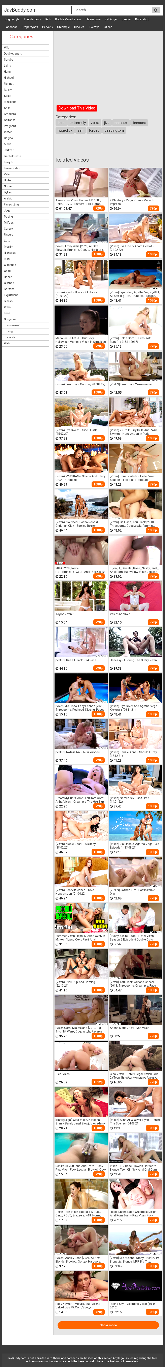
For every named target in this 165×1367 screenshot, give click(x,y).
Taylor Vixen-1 (65, 614)
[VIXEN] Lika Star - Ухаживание (131, 384)
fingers (8, 234)
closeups (10, 264)
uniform (9, 180)
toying (8, 331)
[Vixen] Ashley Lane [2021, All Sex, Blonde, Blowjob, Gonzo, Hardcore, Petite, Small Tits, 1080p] (78, 1259)
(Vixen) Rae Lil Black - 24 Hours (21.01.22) (76, 293)
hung (7, 71)
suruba (8, 59)
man (7, 258)
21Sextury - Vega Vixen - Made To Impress (132, 201)
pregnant (10, 126)
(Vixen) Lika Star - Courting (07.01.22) (80, 384)
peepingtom (114, 130)
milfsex (8, 222)
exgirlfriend (11, 295)
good (7, 271)
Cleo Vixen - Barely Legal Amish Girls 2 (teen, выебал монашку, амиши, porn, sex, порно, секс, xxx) (134, 1075)
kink (48, 19)
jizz (106, 123)
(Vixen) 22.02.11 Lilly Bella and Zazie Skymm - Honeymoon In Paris (134, 431)
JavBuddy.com (20, 10)
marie (7, 144)
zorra (95, 123)
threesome (93, 19)
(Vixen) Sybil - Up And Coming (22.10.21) (75, 983)
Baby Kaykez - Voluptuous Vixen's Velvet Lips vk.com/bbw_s (78, 1305)
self (80, 130)
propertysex (30, 27)
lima (7, 313)
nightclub (10, 252)
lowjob (8, 162)
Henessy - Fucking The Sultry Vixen (133, 660)
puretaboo (142, 19)
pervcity (47, 27)
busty (8, 89)
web (7, 343)
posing (8, 216)
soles (7, 95)
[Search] (156, 10)
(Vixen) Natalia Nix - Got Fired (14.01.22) (129, 799)
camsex (121, 123)
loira (61, 123)
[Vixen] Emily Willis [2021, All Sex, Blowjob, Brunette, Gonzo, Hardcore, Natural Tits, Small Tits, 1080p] (80, 247)
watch (8, 132)
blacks (8, 301)
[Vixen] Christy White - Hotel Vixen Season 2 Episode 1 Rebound (133, 477)
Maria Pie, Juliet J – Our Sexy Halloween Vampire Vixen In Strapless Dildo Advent (81, 339)
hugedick (65, 130)
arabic (8, 198)
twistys (94, 27)
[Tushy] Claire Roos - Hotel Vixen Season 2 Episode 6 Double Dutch (132, 937)
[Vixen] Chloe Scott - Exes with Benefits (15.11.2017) (131, 339)
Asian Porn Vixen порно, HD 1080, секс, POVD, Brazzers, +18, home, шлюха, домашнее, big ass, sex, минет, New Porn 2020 (78, 201)
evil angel (111, 19)
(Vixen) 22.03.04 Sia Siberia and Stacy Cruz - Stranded (80, 477)
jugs (7, 210)
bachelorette (12, 156)
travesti (9, 337)
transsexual (12, 325)
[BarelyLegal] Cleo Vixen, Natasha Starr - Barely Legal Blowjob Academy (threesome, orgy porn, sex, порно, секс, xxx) (80, 1121)
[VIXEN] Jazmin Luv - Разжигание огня (132, 891)
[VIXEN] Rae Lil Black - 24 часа (76, 660)
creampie (63, 27)
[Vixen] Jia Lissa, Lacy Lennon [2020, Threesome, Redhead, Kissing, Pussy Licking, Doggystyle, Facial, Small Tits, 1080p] (80, 707)
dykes (8, 192)
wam (7, 307)
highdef (9, 77)
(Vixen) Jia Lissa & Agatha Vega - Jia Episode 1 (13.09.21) (134, 845)
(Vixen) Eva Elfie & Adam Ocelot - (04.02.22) (132, 247)
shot (7, 107)
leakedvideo (12, 168)
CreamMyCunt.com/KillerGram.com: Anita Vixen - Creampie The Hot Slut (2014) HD (80, 799)
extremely (78, 123)
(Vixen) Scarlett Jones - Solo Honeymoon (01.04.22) (75, 891)
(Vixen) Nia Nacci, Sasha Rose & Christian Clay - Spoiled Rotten (77, 523)
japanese (11, 27)
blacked (79, 27)
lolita (7, 65)
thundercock (32, 19)
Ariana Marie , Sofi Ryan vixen (129, 1028)
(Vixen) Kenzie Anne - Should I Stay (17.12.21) (133, 753)
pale (7, 174)
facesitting (11, 204)
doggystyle (12, 19)
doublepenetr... (13, 53)
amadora (10, 114)
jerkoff (9, 150)
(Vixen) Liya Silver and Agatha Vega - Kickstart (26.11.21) (134, 707)
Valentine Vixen (120, 614)
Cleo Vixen (63, 1074)
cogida (8, 138)
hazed (8, 277)
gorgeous (10, 319)
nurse (8, 186)
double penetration (68, 19)
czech (108, 27)
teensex (139, 123)
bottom (9, 289)
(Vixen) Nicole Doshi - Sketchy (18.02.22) (76, 845)
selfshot (9, 120)
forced (94, 130)
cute (7, 240)
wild (6, 47)
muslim (8, 246)
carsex (8, 228)
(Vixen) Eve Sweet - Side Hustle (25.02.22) (76, 431)
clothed (9, 283)
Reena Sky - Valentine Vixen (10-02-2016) (134, 1305)
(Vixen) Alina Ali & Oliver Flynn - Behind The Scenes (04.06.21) (135, 1121)
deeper (126, 19)
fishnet (9, 83)
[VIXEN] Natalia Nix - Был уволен (78, 752)
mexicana (10, 101)
